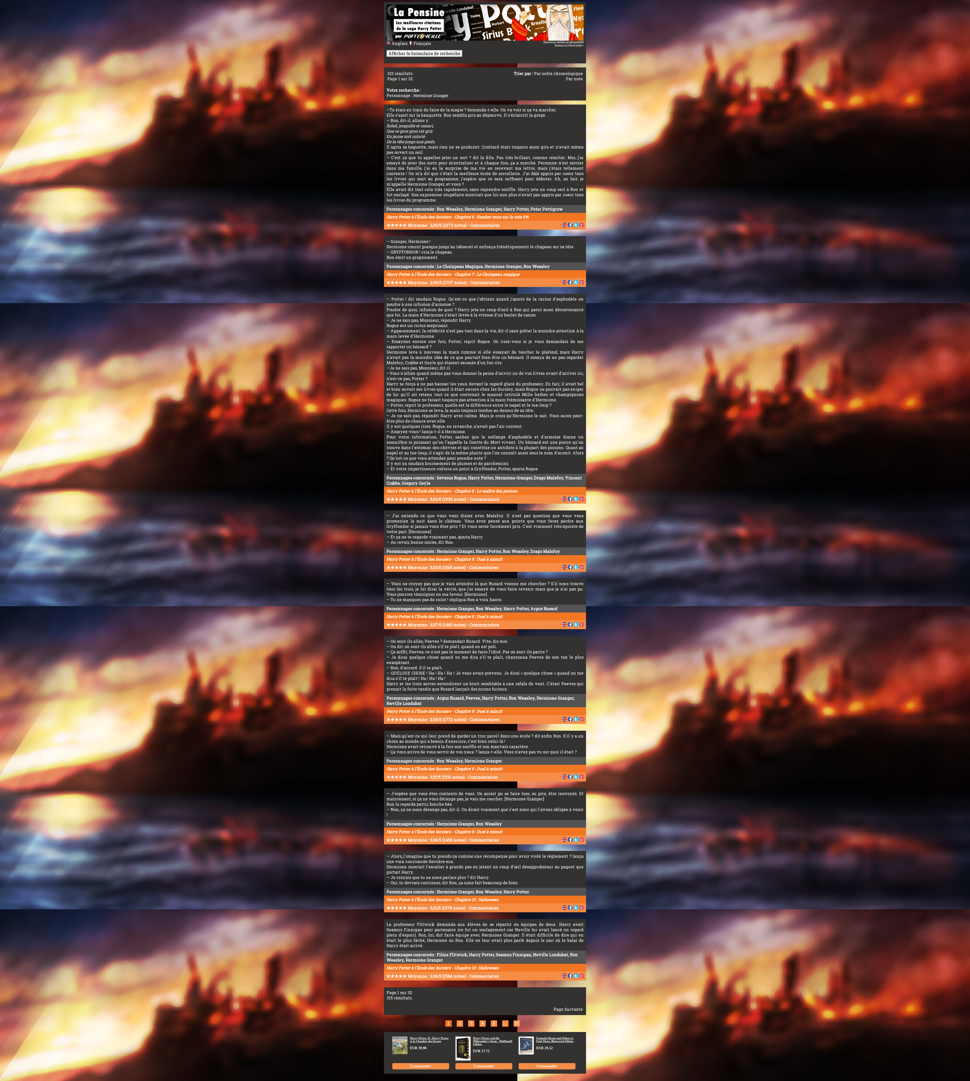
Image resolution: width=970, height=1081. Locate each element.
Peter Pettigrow (546, 209)
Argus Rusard (543, 608)
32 (516, 1023)
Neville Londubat (404, 703)
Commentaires (485, 225)
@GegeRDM (577, 42)
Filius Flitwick (452, 954)
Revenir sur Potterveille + (569, 45)
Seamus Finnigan (513, 954)
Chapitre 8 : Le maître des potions (485, 491)
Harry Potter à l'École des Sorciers (418, 216)
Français (422, 43)
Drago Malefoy (548, 477)
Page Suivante (568, 1009)
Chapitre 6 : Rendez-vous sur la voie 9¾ (491, 216)
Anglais (399, 43)
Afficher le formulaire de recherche (424, 53)
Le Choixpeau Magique (460, 266)
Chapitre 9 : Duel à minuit (478, 559)
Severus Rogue (451, 477)
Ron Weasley (450, 209)
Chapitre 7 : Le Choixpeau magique (486, 274)
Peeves (473, 698)
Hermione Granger (483, 209)
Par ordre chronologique (558, 73)
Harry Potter (516, 209)
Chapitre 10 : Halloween (476, 899)
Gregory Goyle (416, 483)
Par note (574, 78)
